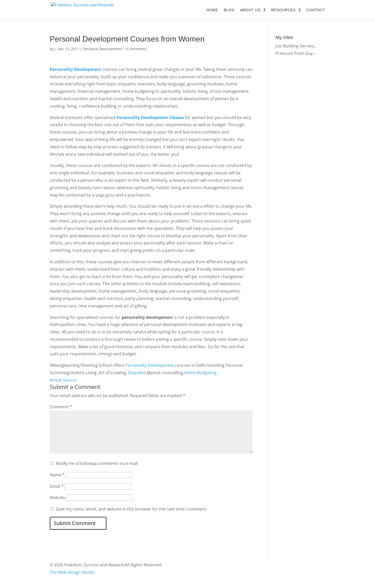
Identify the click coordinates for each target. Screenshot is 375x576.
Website (57, 497)
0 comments (136, 48)
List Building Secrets (295, 46)
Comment (61, 407)
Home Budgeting (200, 372)
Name (57, 475)
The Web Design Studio (72, 572)
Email (57, 486)
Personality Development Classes (150, 117)
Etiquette (137, 372)
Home (212, 10)
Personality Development (75, 69)
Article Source (63, 380)
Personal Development (102, 48)
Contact (315, 10)
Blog (229, 10)
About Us (250, 10)
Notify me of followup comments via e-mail (97, 463)
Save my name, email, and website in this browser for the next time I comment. (131, 509)
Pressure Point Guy (294, 53)
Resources (283, 10)
